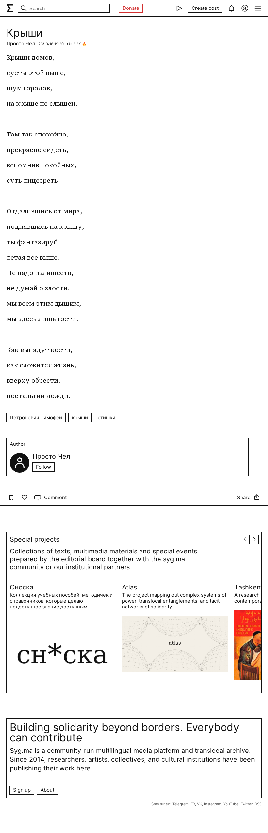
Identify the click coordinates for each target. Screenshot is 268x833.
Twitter (247, 804)
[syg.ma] (10, 8)
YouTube (231, 804)
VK (199, 804)
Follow (43, 467)
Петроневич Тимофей (36, 417)
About (47, 790)
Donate (131, 8)
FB (193, 804)
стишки (106, 417)
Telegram (180, 804)
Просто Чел (21, 43)
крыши (80, 417)
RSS (258, 804)
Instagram (212, 804)
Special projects (34, 539)
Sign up (22, 790)
